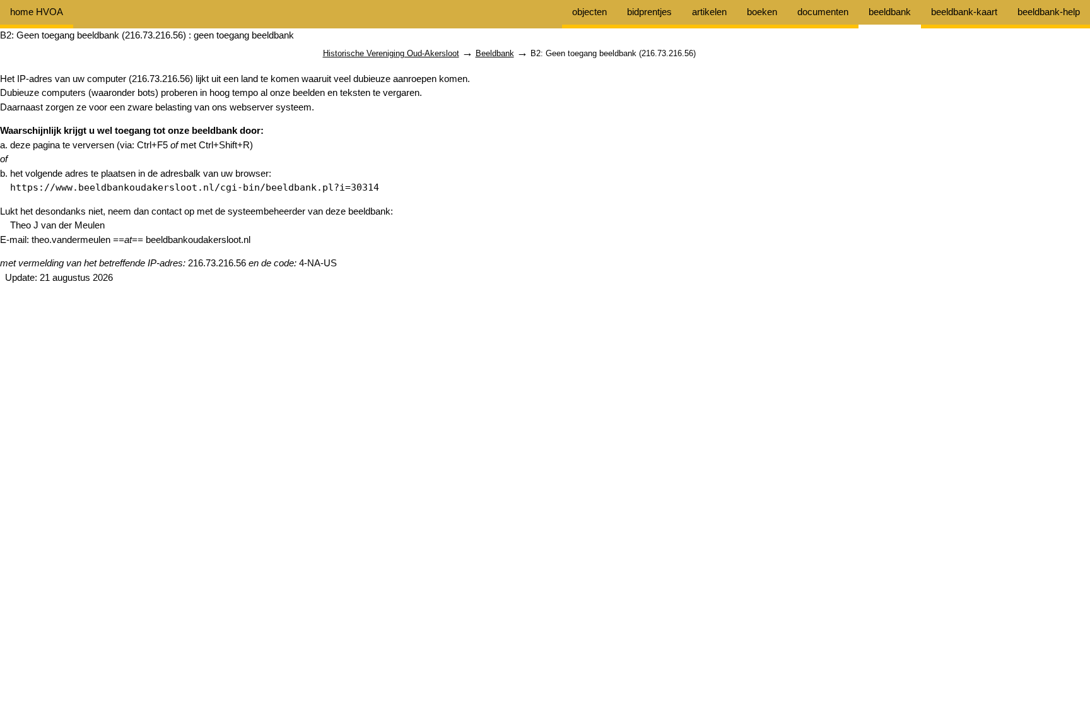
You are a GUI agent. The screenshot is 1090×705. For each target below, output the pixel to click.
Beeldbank (495, 53)
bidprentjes (649, 11)
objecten (589, 11)
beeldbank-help (1048, 11)
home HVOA (36, 11)
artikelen (709, 11)
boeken (762, 11)
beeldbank (890, 11)
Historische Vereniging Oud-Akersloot (391, 53)
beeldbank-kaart (964, 11)
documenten (822, 11)
